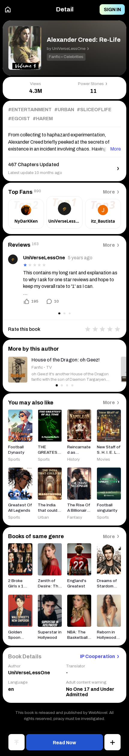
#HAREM (43, 118)
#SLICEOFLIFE (94, 109)
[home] (7, 9)
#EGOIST (19, 118)
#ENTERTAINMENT (30, 109)
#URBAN (64, 109)
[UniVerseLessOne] (13, 259)
